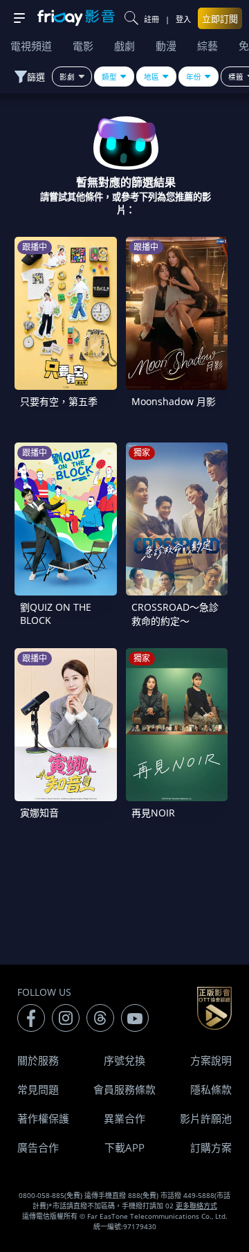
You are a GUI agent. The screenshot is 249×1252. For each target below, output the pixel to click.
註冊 (151, 19)
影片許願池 (206, 1118)
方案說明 (211, 1060)
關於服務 (38, 1060)
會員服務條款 (124, 1089)
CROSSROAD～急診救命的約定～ (175, 613)
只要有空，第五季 (59, 401)
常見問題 (38, 1089)
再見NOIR (153, 812)
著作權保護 (43, 1118)
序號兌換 (124, 1060)
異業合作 (124, 1118)
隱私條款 (211, 1089)
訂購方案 (211, 1147)
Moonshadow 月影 (173, 401)
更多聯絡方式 (196, 1205)
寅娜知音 (39, 812)
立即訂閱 (220, 18)
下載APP (124, 1147)
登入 (183, 19)
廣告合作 (38, 1147)
